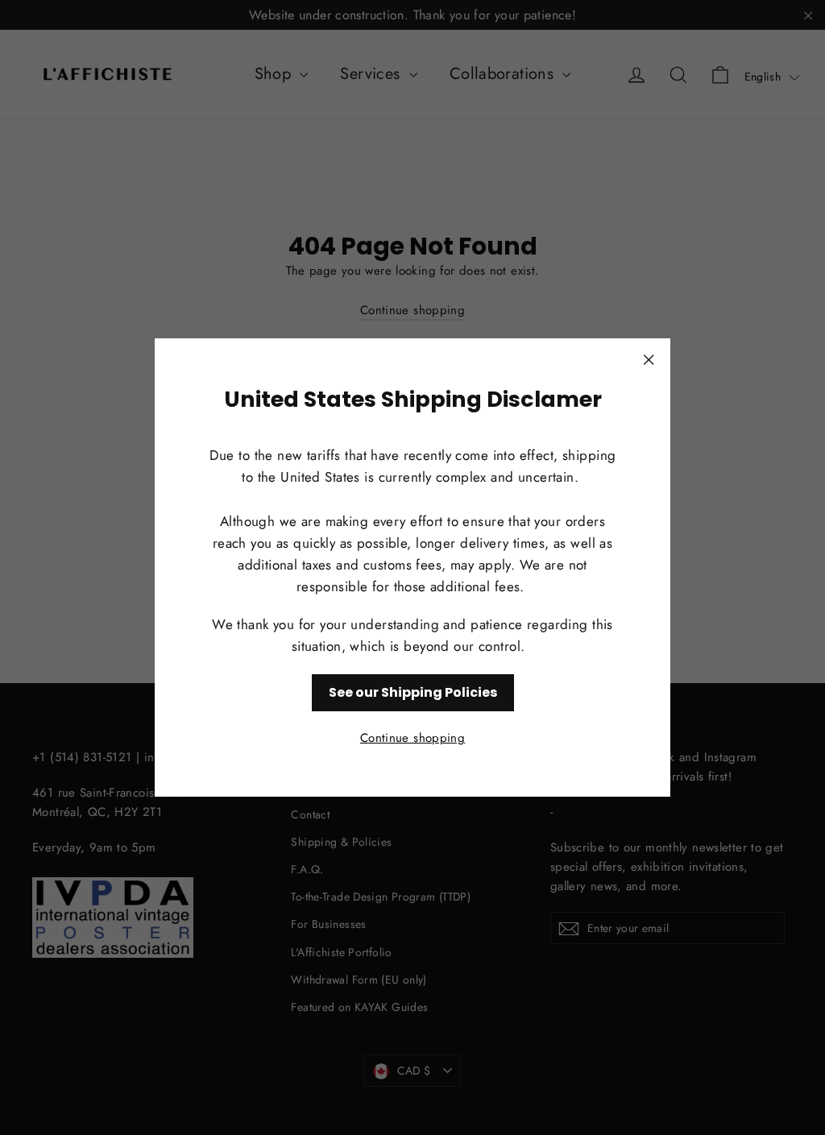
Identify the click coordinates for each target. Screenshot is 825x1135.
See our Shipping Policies (413, 692)
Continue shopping (412, 738)
